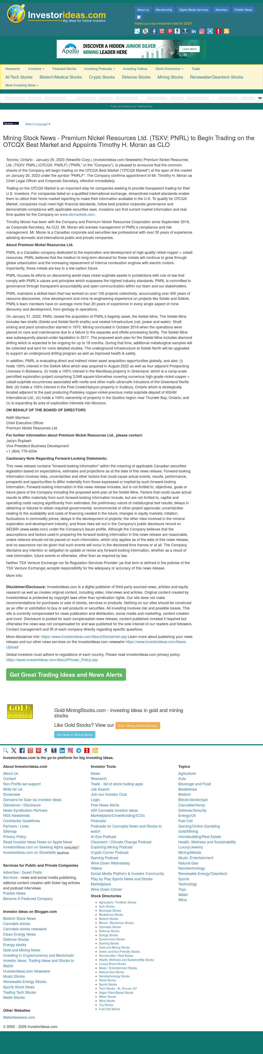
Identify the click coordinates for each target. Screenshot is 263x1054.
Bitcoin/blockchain (193, 799)
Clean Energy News (19, 934)
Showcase (11, 794)
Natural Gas (188, 862)
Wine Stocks (107, 1001)
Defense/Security (192, 810)
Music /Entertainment (195, 857)
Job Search (100, 789)
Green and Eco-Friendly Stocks (119, 951)
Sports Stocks (108, 984)
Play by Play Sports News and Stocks (122, 878)
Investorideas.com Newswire (26, 971)
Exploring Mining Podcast (112, 846)
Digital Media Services (193, 10)
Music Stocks (14, 976)
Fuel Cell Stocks (109, 1009)
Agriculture (187, 773)
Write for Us (12, 789)
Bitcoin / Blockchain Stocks (116, 923)
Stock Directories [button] (168, 68)
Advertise (221, 10)
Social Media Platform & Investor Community (127, 873)
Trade (195, 68)
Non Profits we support (22, 783)
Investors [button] (35, 68)
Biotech (184, 794)
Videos (96, 868)
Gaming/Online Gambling (199, 826)
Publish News (243, 10)
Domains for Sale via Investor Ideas (32, 799)
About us (143, 10)
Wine (182, 899)
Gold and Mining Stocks (114, 947)
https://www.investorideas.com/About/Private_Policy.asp (52, 659)
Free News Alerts (105, 804)
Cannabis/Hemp (191, 804)
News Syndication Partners (25, 810)
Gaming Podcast (104, 857)
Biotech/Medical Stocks (61, 77)
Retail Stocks (107, 980)
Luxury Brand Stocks (112, 964)
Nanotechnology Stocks (114, 976)
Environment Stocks (112, 939)
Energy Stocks (108, 935)
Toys (182, 889)
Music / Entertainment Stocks (118, 968)
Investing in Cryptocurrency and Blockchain (38, 955)
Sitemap (10, 831)
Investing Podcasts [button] (98, 68)
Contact (9, 778)
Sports (183, 878)
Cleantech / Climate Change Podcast (121, 841)
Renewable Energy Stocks (24, 981)
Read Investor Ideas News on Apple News (37, 841)
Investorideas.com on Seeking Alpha (33, 846)
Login (95, 799)
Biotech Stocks (108, 919)
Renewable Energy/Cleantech (202, 873)
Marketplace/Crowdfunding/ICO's (118, 815)
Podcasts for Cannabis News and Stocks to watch (126, 828)
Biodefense (187, 789)
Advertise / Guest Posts (22, 872)
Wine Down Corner (106, 889)
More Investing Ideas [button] (20, 85)
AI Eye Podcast (103, 836)
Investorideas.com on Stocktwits (29, 852)
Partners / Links (16, 826)
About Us (10, 773)
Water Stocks (14, 997)
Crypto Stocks (102, 77)
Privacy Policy (14, 836)
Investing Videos (135, 68)
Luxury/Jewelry (190, 846)
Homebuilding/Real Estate (199, 836)
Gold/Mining (188, 831)
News (95, 773)
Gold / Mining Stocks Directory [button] (137, 726)
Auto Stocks (106, 906)
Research (99, 778)
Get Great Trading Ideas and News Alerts (66, 674)
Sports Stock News (19, 986)
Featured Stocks (64, 68)
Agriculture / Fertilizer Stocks (117, 902)
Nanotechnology (191, 868)
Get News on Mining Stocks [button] (75, 735)
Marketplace (101, 883)
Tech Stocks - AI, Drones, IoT (118, 988)
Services (10, 877)
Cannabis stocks (16, 923)
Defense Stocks (136, 77)
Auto (182, 778)
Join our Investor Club (109, 794)
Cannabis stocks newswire (25, 928)
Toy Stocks (106, 1005)
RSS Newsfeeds (16, 815)
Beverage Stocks (110, 910)
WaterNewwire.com (19, 1017)
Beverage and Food (194, 783)
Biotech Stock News (19, 918)
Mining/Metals (189, 852)
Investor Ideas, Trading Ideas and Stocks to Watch (38, 963)
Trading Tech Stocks (19, 992)
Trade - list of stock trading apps (117, 783)
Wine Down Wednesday (110, 862)
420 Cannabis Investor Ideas (114, 810)
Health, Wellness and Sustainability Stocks (126, 960)
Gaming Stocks (109, 943)
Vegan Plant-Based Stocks (116, 992)
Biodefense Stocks (111, 914)
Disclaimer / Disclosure (22, 804)
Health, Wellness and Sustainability (207, 841)
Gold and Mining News (21, 949)
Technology (187, 883)
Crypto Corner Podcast (109, 852)
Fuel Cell (185, 820)
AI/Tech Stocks (19, 77)
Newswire (12, 68)
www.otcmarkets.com (77, 214)
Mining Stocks (170, 77)
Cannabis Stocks (110, 927)
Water (183, 894)
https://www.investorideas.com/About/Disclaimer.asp (84, 636)
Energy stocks (14, 944)
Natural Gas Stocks (111, 972)
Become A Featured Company (28, 898)
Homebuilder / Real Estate (116, 955)
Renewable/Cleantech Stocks (216, 77)
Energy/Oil (187, 815)
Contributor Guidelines (21, 820)
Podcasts (98, 820)
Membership (164, 10)
